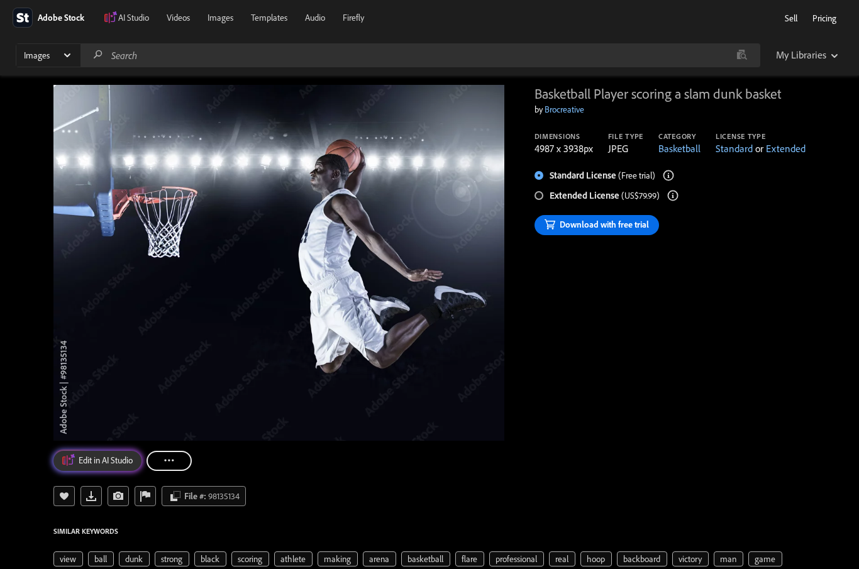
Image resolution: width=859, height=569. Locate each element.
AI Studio (133, 17)
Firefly (353, 17)
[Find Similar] (118, 496)
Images (220, 17)
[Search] (98, 55)
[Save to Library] (64, 496)
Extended (786, 148)
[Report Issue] (145, 496)
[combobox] (420, 55)
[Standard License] (668, 175)
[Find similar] (742, 55)
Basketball (679, 148)
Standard (734, 148)
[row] (68, 558)
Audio (315, 17)
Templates (269, 17)
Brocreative (564, 109)
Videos (178, 17)
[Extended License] (673, 195)
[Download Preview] (91, 496)
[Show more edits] (169, 461)
